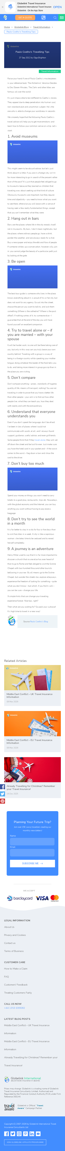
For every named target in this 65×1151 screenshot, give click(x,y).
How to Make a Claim (15, 968)
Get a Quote (25, 17)
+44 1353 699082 (14, 1008)
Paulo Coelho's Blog (39, 621)
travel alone (40, 440)
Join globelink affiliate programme (25, 1142)
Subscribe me (30, 863)
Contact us (10, 943)
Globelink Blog (21, 27)
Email (12, 847)
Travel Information (41, 27)
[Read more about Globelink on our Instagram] (19, 1133)
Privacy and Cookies (15, 935)
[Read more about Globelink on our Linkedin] (32, 1133)
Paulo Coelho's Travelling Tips (21, 31)
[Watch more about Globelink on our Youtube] (38, 1133)
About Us (9, 927)
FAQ (6, 976)
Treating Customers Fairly (18, 992)
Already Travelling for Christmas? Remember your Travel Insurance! (31, 788)
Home (7, 27)
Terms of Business (14, 951)
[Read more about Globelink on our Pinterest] (25, 1133)
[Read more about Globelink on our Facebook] (6, 1133)
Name (13, 835)
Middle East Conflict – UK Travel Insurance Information (29, 696)
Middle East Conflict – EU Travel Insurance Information (29, 742)
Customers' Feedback (16, 984)
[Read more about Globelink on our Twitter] (12, 1133)
